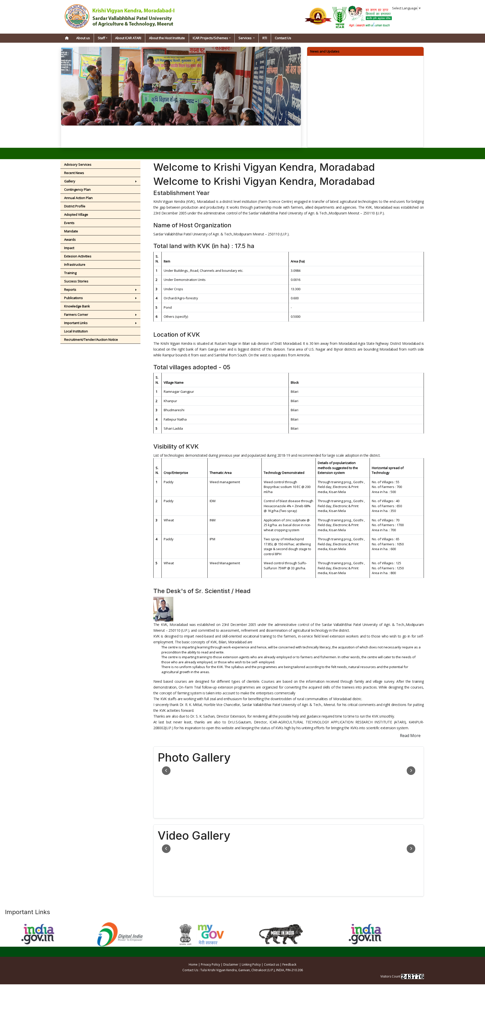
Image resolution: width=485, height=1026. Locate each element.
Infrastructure (74, 264)
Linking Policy (251, 964)
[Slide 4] (199, 141)
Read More (410, 735)
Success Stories (76, 281)
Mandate (71, 231)
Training (70, 273)
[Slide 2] (181, 141)
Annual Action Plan (78, 198)
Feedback (289, 964)
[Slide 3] (190, 141)
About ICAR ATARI (128, 38)
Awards (70, 239)
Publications (74, 298)
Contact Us (283, 38)
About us (83, 38)
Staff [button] (101, 38)
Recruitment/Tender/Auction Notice (91, 339)
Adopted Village (76, 214)
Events (69, 223)
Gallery (69, 181)
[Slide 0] (163, 141)
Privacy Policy (210, 964)
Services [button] (245, 38)
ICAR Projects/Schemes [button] (210, 38)
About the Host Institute (167, 38)
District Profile (74, 206)
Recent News (74, 172)
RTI (264, 38)
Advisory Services (77, 164)
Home (193, 964)
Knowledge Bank (77, 306)
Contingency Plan (77, 189)
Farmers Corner (76, 314)
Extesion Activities (77, 256)
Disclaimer (230, 964)
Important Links (76, 323)
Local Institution (76, 331)
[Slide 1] (172, 141)
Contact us (271, 964)
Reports (70, 289)
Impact (69, 248)
